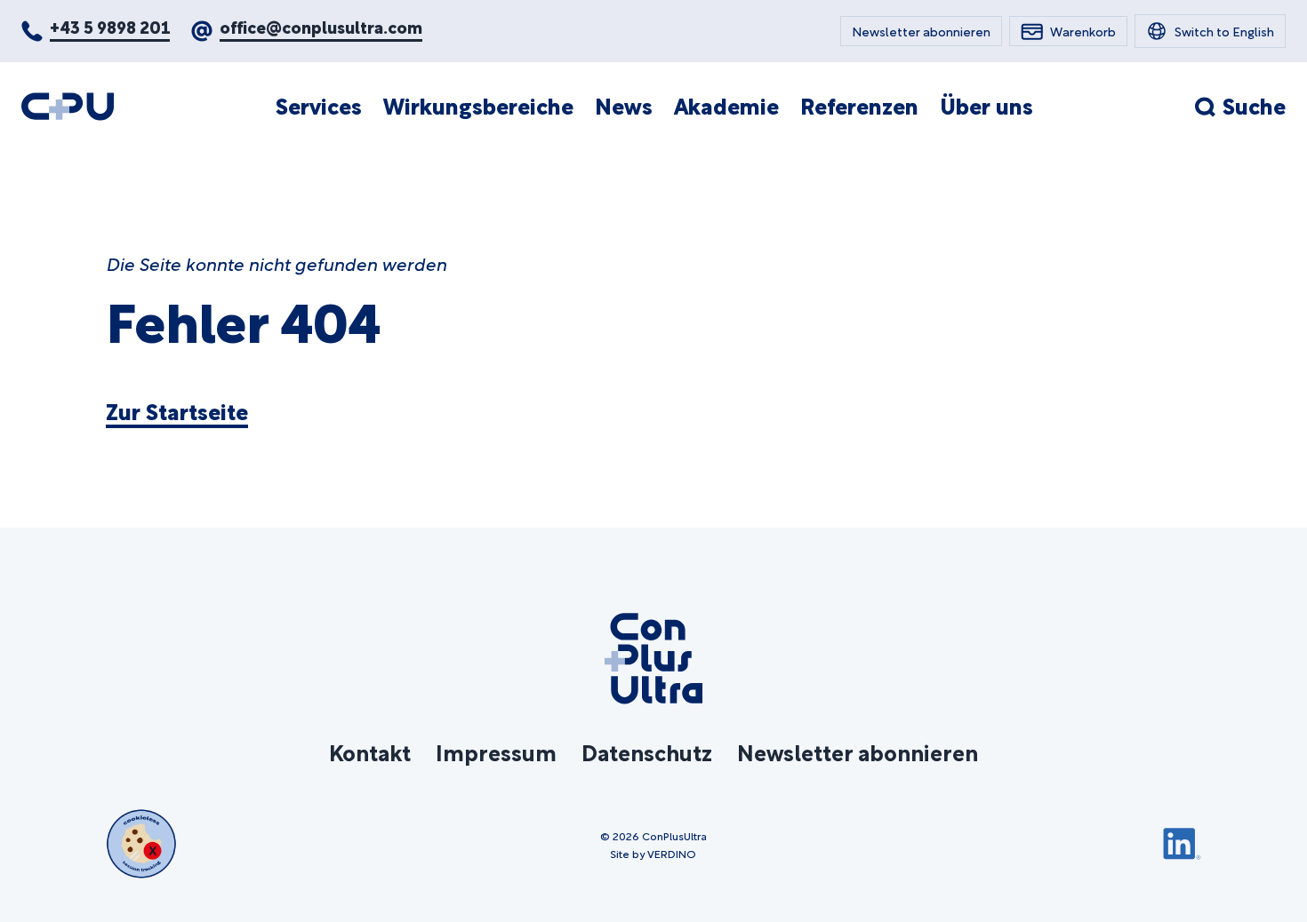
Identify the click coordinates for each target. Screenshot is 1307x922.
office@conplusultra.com (321, 26)
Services (319, 106)
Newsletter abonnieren (857, 751)
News (624, 106)
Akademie (726, 106)
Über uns (986, 106)
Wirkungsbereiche (478, 106)
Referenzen (859, 106)
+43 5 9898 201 (110, 26)
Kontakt (370, 751)
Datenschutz (646, 751)
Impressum (496, 751)
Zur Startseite (177, 411)
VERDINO (671, 853)
